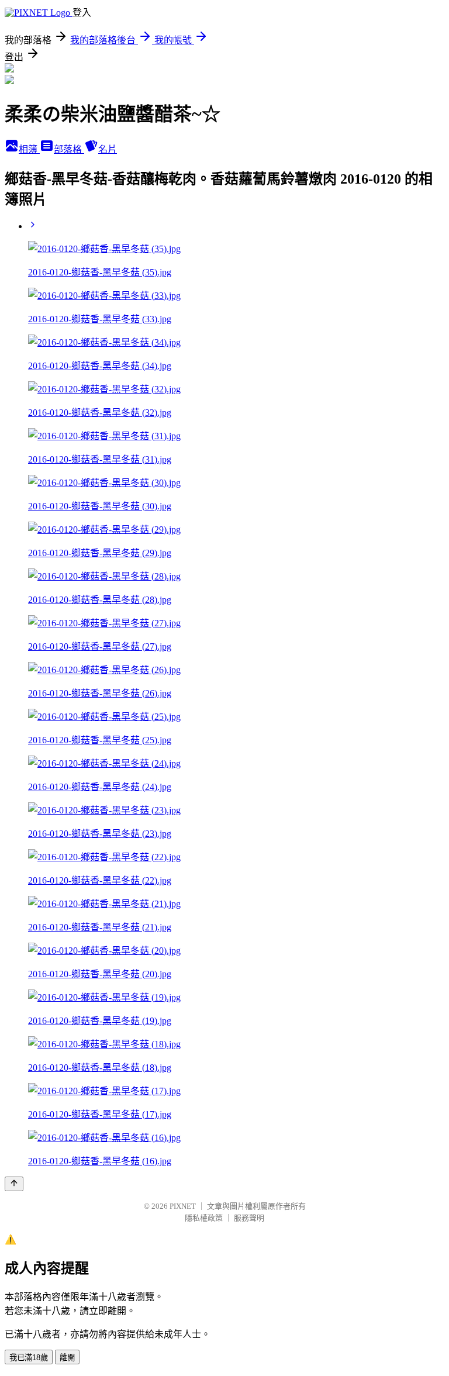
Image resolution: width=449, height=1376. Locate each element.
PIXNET (183, 1206)
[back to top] (14, 1184)
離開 (67, 1357)
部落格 (69, 149)
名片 (107, 149)
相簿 (29, 149)
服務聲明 (249, 1217)
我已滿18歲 (28, 1357)
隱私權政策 (204, 1217)
